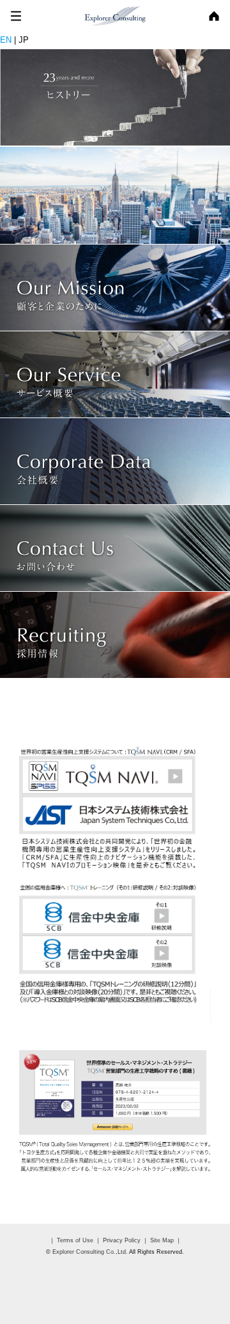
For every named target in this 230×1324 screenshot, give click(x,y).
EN (6, 40)
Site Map (162, 1240)
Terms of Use (74, 1240)
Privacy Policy (121, 1240)
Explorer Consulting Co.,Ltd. (90, 1252)
